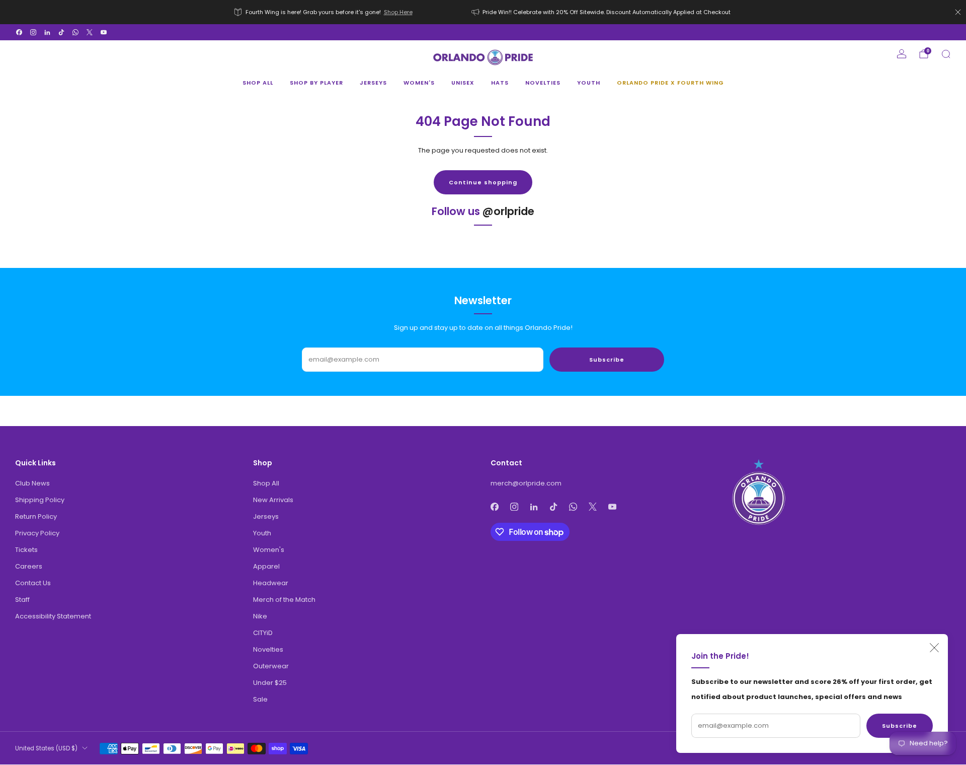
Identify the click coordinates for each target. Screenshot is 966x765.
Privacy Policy (37, 533)
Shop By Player (316, 83)
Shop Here (398, 12)
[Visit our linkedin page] (47, 32)
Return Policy (36, 516)
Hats (500, 83)
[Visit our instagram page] (33, 32)
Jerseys (373, 83)
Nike (260, 616)
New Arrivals (273, 500)
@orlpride (508, 211)
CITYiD (263, 633)
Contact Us (33, 583)
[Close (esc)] (934, 647)
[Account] (902, 54)
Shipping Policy (39, 500)
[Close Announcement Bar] (958, 12)
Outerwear (271, 666)
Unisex (462, 83)
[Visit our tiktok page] (61, 32)
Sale (260, 699)
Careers (28, 566)
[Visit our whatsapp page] (75, 32)
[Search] (946, 54)
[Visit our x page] (90, 32)
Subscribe (899, 726)
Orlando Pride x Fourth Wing (670, 83)
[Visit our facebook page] (19, 32)
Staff (22, 599)
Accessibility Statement (53, 616)
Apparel (266, 566)
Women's (419, 83)
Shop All (258, 83)
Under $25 (270, 682)
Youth (588, 83)
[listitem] (324, 12)
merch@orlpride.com (526, 483)
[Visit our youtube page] (104, 32)
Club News (32, 483)
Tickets (26, 549)
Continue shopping (483, 182)
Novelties (542, 83)
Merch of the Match (284, 599)
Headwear (270, 583)
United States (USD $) (46, 748)
